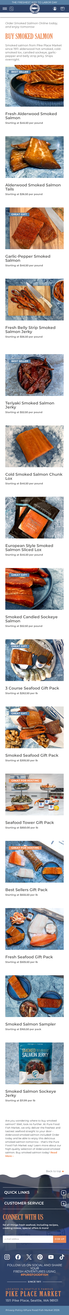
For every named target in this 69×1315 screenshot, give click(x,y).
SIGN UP (59, 1239)
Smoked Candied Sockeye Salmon (31, 619)
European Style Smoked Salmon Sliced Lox (29, 548)
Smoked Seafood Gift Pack (31, 755)
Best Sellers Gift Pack (26, 890)
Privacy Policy (14, 1310)
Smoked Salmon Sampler (30, 1024)
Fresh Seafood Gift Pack (29, 957)
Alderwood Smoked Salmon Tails (33, 187)
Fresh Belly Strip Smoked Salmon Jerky (30, 330)
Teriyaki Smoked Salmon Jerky (29, 405)
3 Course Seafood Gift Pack (32, 688)
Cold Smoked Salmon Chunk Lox (33, 476)
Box (62, 8)
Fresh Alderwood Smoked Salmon (31, 116)
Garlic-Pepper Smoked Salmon (27, 258)
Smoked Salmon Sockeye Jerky (30, 1093)
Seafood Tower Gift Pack (29, 823)
